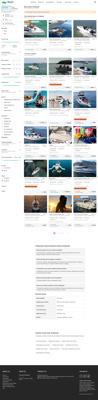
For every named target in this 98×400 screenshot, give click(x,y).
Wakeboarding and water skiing (12, 99)
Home (25, 8)
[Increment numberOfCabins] (19, 64)
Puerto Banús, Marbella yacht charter (71, 349)
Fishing (6, 107)
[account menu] (95, 2)
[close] (94, 12)
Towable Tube (7, 121)
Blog (4, 388)
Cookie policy (6, 378)
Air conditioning (8, 129)
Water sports (7, 102)
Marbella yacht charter (42, 349)
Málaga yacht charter (54, 341)
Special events (7, 110)
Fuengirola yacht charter (72, 345)
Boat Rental (33, 2)
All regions (6, 178)
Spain (33, 8)
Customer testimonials (24, 375)
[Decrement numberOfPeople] (14, 60)
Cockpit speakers (8, 132)
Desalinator (7, 124)
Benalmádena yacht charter (43, 345)
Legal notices (5, 381)
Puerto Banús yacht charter (43, 352)
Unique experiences (9, 105)
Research (76, 2)
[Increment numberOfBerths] (19, 68)
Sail (5, 33)
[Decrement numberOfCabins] (14, 64)
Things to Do (41, 2)
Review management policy (9, 386)
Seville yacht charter (41, 341)
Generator (6, 126)
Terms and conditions (7, 380)
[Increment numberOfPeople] (19, 60)
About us (5, 375)
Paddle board (7, 134)
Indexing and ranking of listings (9, 383)
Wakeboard (7, 118)
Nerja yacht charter (54, 349)
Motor (5, 31)
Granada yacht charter (57, 345)
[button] (35, 36)
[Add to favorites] (95, 22)
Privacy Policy (6, 376)
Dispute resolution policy (8, 384)
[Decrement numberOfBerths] (14, 68)
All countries (7, 167)
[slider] (3, 42)
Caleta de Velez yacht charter (69, 341)
